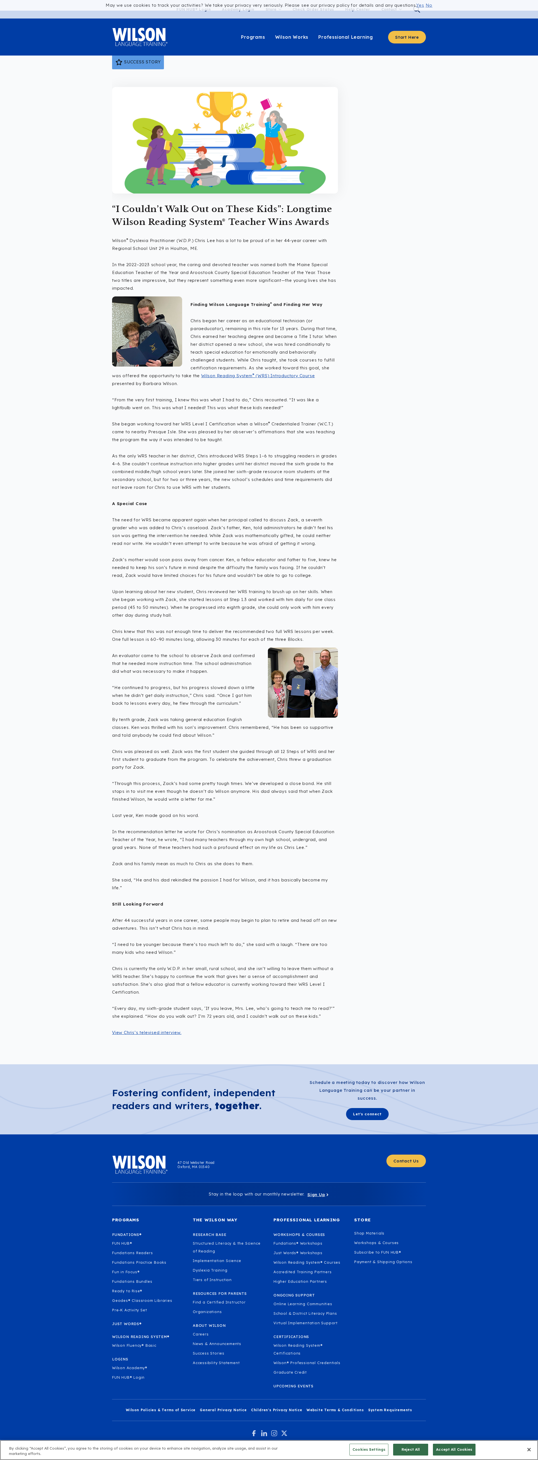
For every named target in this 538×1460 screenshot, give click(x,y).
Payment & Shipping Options (383, 1261)
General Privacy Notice (223, 1410)
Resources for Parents (220, 1293)
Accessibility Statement (216, 1362)
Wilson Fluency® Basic (134, 1345)
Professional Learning (345, 37)
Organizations (207, 1311)
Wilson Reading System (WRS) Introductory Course (258, 375)
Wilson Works (292, 37)
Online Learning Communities (302, 1304)
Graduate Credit (290, 1372)
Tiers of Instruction (212, 1279)
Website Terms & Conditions (335, 1410)
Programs (253, 37)
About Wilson (209, 1325)
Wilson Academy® (129, 1367)
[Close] (529, 1449)
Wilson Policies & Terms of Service (161, 1410)
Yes (420, 5)
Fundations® (127, 1234)
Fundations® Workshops (298, 1243)
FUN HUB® (122, 1243)
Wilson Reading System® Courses (306, 1262)
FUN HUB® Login (128, 1377)
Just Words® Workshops (298, 1253)
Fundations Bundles (132, 1281)
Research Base (209, 1234)
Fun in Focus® (126, 1272)
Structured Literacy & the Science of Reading (226, 1247)
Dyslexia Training (210, 1270)
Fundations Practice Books (139, 1262)
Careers (201, 1334)
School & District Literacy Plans (305, 1313)
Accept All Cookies (454, 1449)
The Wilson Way (215, 1219)
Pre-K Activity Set (129, 1310)
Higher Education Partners (300, 1281)
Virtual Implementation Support (305, 1323)
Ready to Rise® (127, 1291)
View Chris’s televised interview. (146, 1032)
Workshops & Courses (376, 1242)
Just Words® (127, 1323)
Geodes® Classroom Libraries (142, 1300)
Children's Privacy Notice (276, 1410)
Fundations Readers (132, 1253)
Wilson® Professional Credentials (306, 1362)
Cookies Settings (369, 1449)
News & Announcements (217, 1343)
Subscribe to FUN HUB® (377, 1252)
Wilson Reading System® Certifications (298, 1349)
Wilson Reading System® (141, 1336)
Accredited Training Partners (302, 1272)
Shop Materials (369, 1233)
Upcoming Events (293, 1386)
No (429, 5)
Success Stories (208, 1353)
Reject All (411, 1449)
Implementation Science (217, 1260)
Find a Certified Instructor (219, 1302)
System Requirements (390, 1410)
